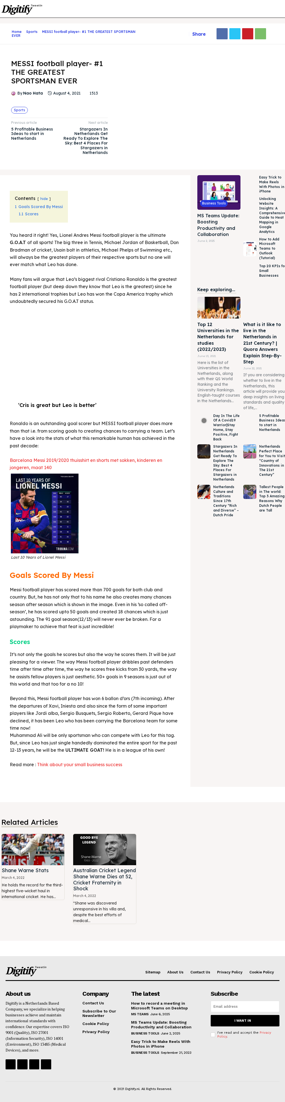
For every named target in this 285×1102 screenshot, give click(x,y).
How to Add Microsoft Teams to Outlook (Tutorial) (269, 248)
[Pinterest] (247, 33)
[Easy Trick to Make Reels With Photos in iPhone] (249, 184)
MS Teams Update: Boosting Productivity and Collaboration (161, 1024)
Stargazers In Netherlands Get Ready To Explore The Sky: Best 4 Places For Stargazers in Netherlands (85, 141)
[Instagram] (22, 1064)
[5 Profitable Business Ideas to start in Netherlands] (249, 421)
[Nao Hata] (14, 93)
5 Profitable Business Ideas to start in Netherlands (32, 134)
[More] (273, 33)
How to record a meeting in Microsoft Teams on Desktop (159, 1005)
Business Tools (214, 203)
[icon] (7, 34)
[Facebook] (222, 33)
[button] (271, 9)
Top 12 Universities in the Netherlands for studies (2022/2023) (218, 337)
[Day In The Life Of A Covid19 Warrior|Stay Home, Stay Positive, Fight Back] (203, 421)
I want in (242, 1021)
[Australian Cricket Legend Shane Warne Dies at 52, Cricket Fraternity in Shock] (104, 849)
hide (44, 198)
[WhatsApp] (260, 33)
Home (17, 32)
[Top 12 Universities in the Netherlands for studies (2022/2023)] (218, 307)
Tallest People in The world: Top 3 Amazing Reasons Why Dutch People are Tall (271, 498)
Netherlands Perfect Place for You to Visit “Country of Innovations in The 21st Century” (272, 460)
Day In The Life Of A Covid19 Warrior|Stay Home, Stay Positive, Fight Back (226, 427)
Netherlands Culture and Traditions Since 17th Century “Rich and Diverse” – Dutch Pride (226, 501)
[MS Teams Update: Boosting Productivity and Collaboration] (218, 192)
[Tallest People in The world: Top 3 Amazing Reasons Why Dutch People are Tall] (249, 492)
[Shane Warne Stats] (33, 849)
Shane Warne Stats (25, 870)
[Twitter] (234, 33)
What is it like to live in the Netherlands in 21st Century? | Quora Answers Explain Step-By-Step (262, 343)
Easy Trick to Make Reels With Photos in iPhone (160, 1043)
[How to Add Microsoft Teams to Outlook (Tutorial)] (249, 249)
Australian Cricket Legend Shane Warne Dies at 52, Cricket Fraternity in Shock (104, 879)
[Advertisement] (94, 351)
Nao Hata (33, 93)
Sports (32, 32)
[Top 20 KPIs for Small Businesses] (249, 271)
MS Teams (140, 1014)
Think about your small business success (79, 764)
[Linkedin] (34, 1064)
